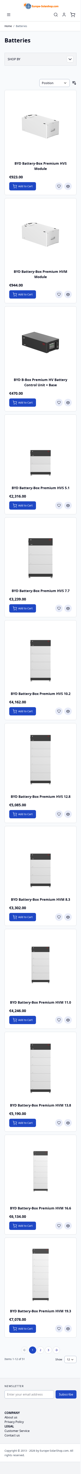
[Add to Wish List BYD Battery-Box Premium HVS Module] (59, 186)
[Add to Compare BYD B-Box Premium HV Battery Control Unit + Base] (68, 402)
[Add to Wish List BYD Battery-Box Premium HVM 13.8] (59, 1123)
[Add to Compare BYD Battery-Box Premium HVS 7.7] (68, 608)
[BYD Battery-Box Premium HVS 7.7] (40, 553)
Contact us (12, 1435)
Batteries (21, 26)
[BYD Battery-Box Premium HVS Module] (40, 126)
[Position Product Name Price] (54, 83)
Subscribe (66, 1394)
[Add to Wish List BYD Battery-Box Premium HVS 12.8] (59, 814)
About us (11, 1417)
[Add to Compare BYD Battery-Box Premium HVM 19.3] (68, 1328)
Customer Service (17, 1431)
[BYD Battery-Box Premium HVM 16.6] (40, 1170)
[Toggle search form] (55, 14)
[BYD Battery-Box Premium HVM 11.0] (40, 965)
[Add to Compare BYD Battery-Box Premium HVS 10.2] (68, 711)
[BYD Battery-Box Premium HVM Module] (40, 234)
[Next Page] (56, 1350)
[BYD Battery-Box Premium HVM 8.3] (40, 862)
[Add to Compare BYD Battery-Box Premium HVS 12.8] (68, 814)
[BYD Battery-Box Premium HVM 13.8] (40, 1067)
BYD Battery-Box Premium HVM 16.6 (40, 1208)
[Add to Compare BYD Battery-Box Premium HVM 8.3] (68, 917)
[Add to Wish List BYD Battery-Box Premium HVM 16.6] (59, 1226)
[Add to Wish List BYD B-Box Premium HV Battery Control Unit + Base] (59, 402)
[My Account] (64, 14)
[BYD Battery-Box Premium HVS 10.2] (40, 656)
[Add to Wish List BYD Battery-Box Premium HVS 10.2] (59, 711)
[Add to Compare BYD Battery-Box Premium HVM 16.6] (68, 1226)
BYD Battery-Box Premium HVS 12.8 (40, 796)
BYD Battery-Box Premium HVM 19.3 (40, 1311)
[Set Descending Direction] (74, 83)
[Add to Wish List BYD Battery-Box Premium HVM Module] (59, 294)
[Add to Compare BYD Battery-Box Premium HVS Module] (68, 186)
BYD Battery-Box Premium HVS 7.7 (41, 590)
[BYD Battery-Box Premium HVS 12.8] (40, 759)
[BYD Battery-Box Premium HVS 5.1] (40, 450)
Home (8, 26)
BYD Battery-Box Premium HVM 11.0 (40, 1002)
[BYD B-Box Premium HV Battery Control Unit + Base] (40, 342)
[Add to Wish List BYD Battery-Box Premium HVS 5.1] (59, 505)
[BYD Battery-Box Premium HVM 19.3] (40, 1273)
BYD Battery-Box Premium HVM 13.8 (40, 1105)
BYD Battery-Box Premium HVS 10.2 (40, 693)
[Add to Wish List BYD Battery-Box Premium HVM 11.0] (59, 1020)
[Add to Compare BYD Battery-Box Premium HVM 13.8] (68, 1123)
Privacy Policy (14, 1422)
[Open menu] (9, 15)
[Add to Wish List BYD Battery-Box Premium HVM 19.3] (59, 1328)
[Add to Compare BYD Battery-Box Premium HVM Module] (68, 294)
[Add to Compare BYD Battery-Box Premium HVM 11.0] (68, 1020)
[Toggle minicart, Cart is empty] (72, 14)
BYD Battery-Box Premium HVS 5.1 (41, 488)
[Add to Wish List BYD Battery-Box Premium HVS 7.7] (59, 608)
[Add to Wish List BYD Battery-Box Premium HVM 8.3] (59, 917)
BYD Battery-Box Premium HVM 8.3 (40, 899)
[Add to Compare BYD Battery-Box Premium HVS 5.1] (68, 505)
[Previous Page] (24, 1350)
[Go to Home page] (40, 5)
